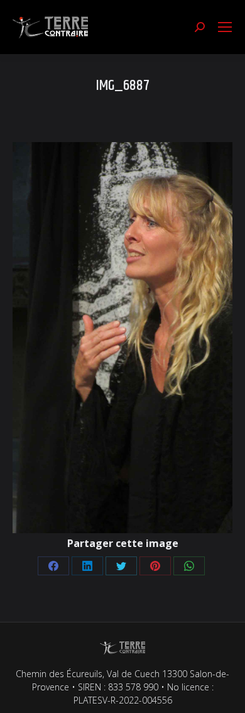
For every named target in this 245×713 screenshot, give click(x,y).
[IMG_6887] (122, 337)
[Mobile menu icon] (224, 27)
